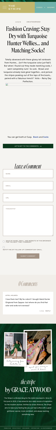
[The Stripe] (14, 7)
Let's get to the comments (27, 146)
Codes (39, 7)
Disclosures (25, 428)
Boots (35, 137)
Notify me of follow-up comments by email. (22, 249)
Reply (48, 311)
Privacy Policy (16, 428)
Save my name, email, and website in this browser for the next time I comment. (28, 241)
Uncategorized (34, 22)
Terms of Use (7, 428)
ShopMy (51, 7)
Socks (45, 137)
